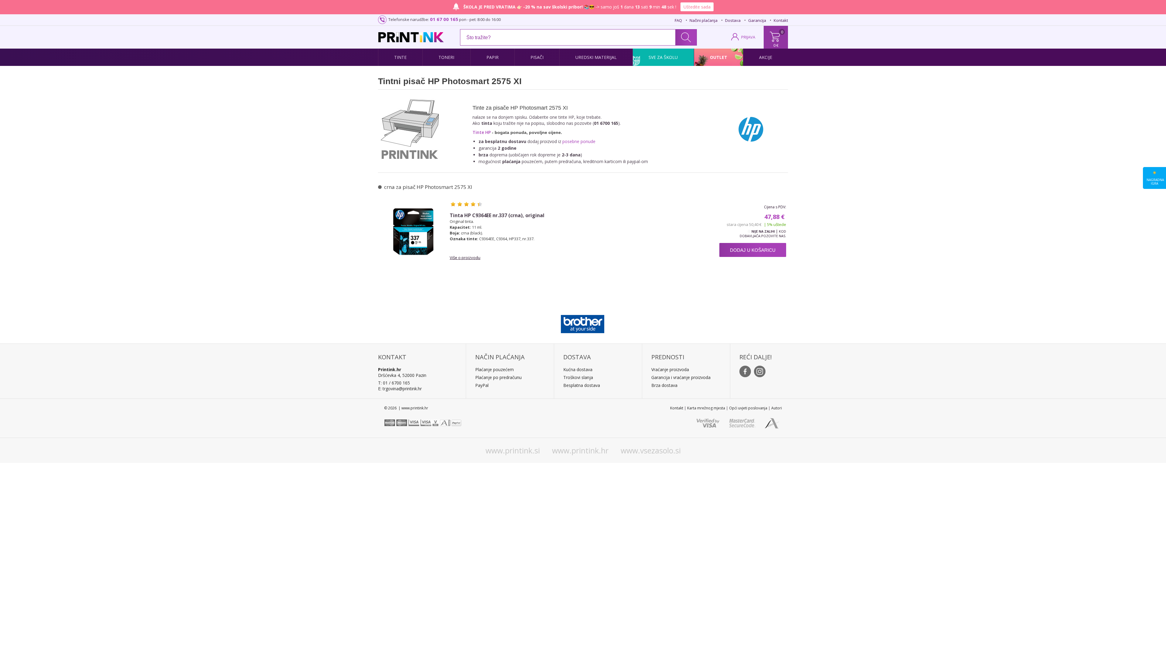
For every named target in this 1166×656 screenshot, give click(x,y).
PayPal (482, 385)
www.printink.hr (580, 450)
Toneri (446, 57)
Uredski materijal (596, 57)
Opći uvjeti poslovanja (748, 408)
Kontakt (781, 20)
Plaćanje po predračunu (498, 377)
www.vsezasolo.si (651, 450)
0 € (776, 45)
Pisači (537, 57)
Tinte (400, 57)
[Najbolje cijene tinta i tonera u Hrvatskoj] (411, 37)
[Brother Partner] (582, 322)
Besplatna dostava (581, 385)
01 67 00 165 (444, 19)
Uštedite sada (697, 7)
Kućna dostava (577, 369)
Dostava (733, 20)
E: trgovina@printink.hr (400, 388)
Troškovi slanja (578, 377)
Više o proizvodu (465, 257)
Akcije (765, 57)
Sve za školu (663, 57)
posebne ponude (578, 141)
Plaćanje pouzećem (494, 369)
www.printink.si (513, 450)
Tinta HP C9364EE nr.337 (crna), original (497, 215)
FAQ (678, 20)
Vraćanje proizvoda (670, 369)
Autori (776, 408)
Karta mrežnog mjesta (706, 408)
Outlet (718, 57)
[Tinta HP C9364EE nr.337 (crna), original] (413, 231)
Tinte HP (481, 132)
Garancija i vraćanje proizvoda (681, 377)
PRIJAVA (748, 37)
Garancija (757, 20)
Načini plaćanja (704, 20)
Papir (492, 57)
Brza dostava (664, 385)
